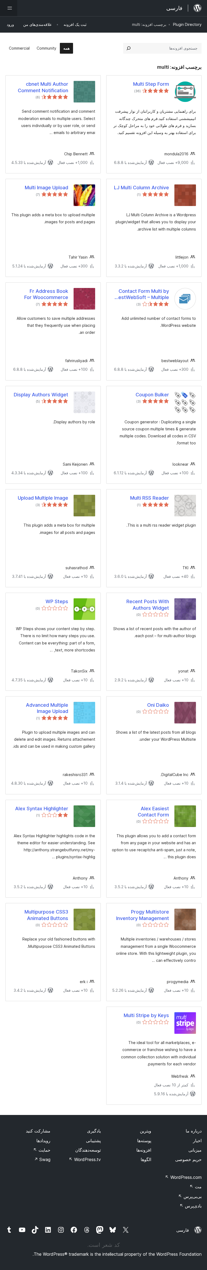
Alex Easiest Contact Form (153, 812)
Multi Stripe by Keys (146, 1015)
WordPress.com (183, 1177)
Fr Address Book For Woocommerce (46, 294)
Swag (42, 1159)
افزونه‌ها (143, 1150)
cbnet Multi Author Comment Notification (43, 87)
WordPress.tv (85, 1159)
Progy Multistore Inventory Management (142, 915)
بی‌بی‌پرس (190, 1196)
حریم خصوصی (188, 1159)
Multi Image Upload (46, 187)
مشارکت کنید (38, 1131)
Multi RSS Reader (149, 498)
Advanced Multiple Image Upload (47, 708)
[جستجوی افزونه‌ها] (128, 48)
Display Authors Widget (41, 394)
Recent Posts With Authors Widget (147, 604)
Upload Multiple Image (43, 498)
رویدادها (43, 1140)
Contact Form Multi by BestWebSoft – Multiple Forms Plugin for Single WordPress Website (142, 294)
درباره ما (194, 1131)
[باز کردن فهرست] (8, 8)
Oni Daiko (158, 705)
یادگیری (94, 1131)
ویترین (145, 1131)
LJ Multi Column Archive (141, 187)
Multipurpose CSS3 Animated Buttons (46, 915)
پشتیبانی (93, 1140)
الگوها (146, 1159)
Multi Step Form (151, 84)
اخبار (197, 1140)
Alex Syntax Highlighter (41, 808)
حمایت (41, 1150)
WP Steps (57, 601)
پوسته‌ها (144, 1140)
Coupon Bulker (152, 394)
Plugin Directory (187, 24)
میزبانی (195, 1150)
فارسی (182, 1230)
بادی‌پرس (191, 1206)
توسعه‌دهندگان (88, 1150)
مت (195, 1186)
